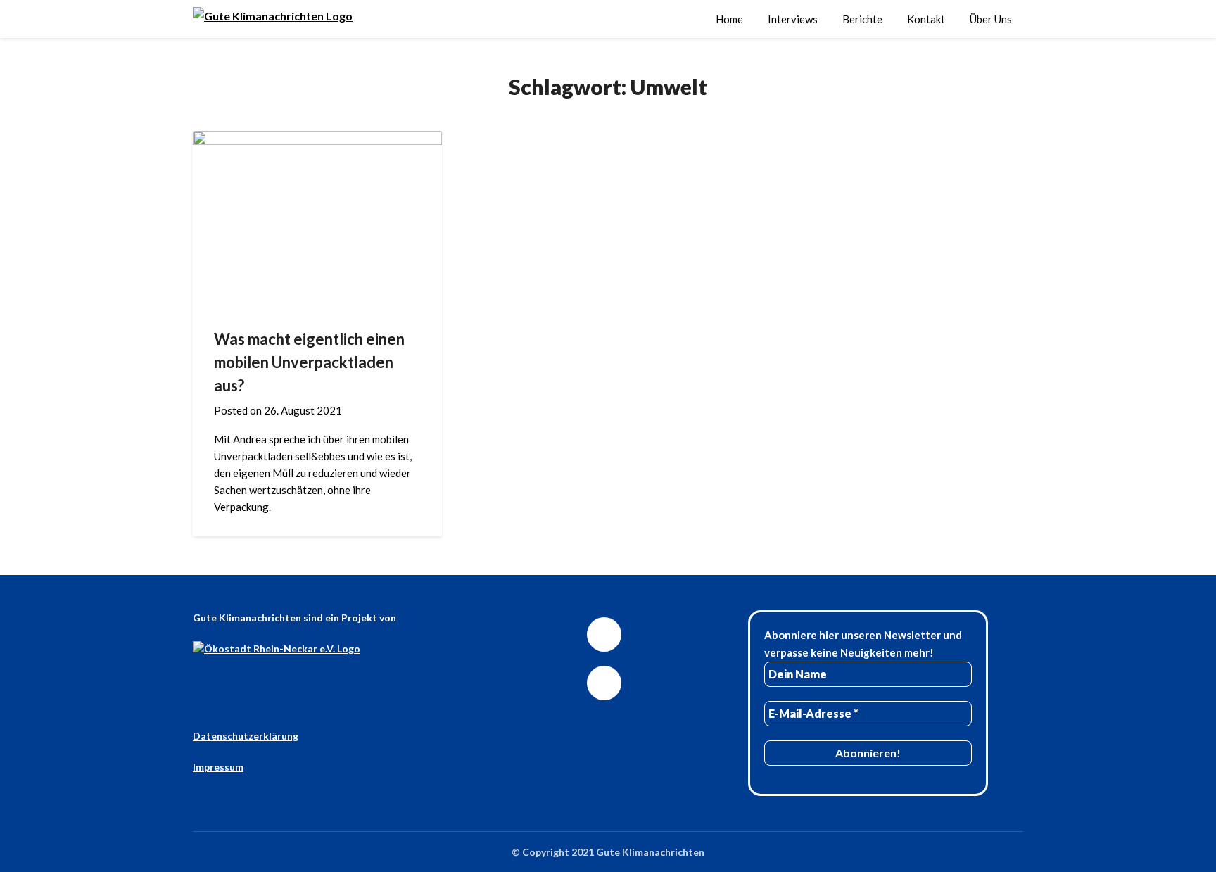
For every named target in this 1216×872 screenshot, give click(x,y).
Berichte (862, 19)
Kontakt (926, 19)
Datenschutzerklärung (245, 736)
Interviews (793, 19)
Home (729, 19)
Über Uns (991, 19)
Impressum (218, 767)
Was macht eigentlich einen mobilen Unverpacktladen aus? (309, 362)
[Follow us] (604, 634)
